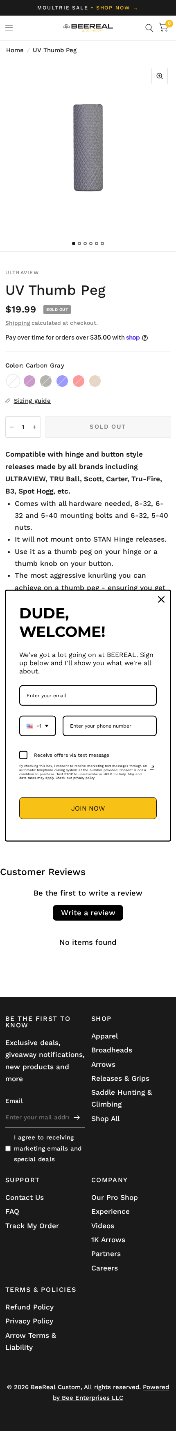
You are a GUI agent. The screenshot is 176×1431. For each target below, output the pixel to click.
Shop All (105, 1118)
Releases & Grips (120, 1078)
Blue (62, 381)
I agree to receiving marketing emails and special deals (48, 1148)
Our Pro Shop (114, 1197)
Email (14, 1101)
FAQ (12, 1211)
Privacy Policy (29, 1321)
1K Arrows (108, 1240)
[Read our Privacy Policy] (152, 768)
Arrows (103, 1064)
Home (15, 50)
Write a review (88, 912)
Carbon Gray (13, 381)
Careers (104, 1268)
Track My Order (32, 1226)
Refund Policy (29, 1307)
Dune (95, 381)
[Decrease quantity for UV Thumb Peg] (12, 427)
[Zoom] (159, 76)
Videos (102, 1226)
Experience (110, 1211)
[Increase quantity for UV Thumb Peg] (34, 427)
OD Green (46, 381)
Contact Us (24, 1197)
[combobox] (37, 726)
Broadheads (111, 1050)
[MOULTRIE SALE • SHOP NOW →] (87, 7)
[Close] (161, 599)
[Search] (149, 28)
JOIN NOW (88, 808)
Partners (106, 1254)
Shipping (17, 322)
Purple (29, 381)
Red (78, 381)
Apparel (104, 1036)
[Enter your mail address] (77, 1117)
